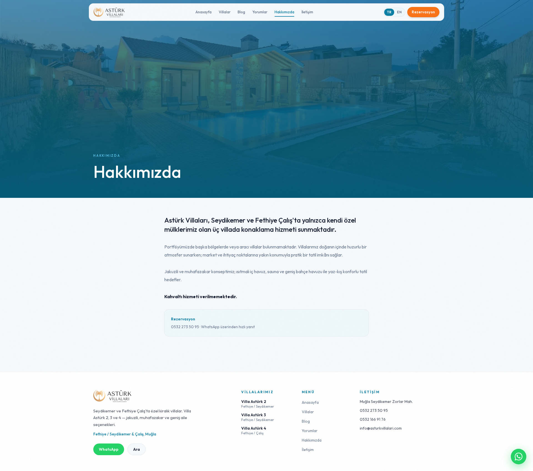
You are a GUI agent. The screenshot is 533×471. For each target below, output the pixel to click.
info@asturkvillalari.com (381, 428)
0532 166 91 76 (373, 419)
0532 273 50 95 (374, 410)
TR (389, 12)
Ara (136, 449)
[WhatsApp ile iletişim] (518, 456)
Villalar (224, 12)
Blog (241, 12)
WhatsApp (109, 449)
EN (399, 12)
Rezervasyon (423, 12)
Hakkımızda (284, 12)
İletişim (307, 12)
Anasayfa (203, 12)
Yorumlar (259, 12)
